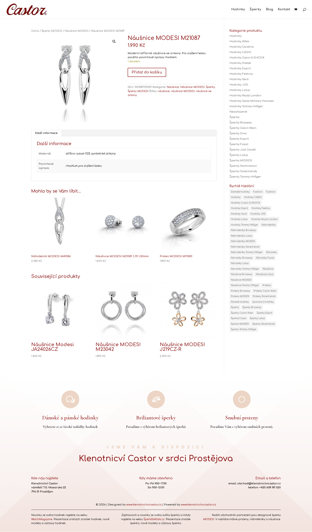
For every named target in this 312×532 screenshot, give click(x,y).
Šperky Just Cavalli (242, 149)
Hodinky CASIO (240, 52)
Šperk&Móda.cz (154, 519)
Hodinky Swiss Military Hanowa (251, 101)
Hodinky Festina (241, 73)
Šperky (255, 9)
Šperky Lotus (238, 155)
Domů (35, 31)
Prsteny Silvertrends (264, 296)
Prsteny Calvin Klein (265, 291)
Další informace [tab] (46, 133)
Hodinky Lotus (239, 90)
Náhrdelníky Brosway (243, 230)
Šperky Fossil (238, 144)
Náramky (271, 252)
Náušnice (173, 87)
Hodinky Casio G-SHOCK (246, 57)
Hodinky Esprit (240, 68)
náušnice (164, 91)
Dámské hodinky (240, 192)
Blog (269, 9)
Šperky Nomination (243, 165)
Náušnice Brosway (241, 274)
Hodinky (238, 9)
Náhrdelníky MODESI (243, 241)
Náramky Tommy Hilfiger (245, 269)
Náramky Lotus (240, 263)
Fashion (258, 192)
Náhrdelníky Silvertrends (245, 247)
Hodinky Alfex (239, 41)
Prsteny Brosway (240, 291)
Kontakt (284, 9)
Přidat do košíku (147, 72)
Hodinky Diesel (240, 63)
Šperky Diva (237, 133)
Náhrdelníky (269, 225)
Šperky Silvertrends (243, 171)
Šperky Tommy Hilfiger (245, 176)
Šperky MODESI (52, 31)
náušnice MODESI (182, 91)
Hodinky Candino (241, 46)
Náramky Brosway (241, 258)
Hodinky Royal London (245, 95)
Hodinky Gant (239, 79)
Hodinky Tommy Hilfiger (246, 106)
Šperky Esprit (239, 138)
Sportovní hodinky (263, 302)
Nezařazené (238, 111)
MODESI (208, 519)
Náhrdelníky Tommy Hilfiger (247, 252)
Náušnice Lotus (264, 274)
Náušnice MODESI (76, 31)
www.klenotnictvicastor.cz (144, 504)
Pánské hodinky (240, 302)
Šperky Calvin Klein (242, 128)
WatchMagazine (41, 519)
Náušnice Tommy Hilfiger (245, 285)
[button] (114, 41)
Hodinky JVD (238, 84)
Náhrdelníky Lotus (241, 236)
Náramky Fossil (265, 258)
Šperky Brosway (240, 122)
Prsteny (267, 285)
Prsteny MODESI (240, 296)
